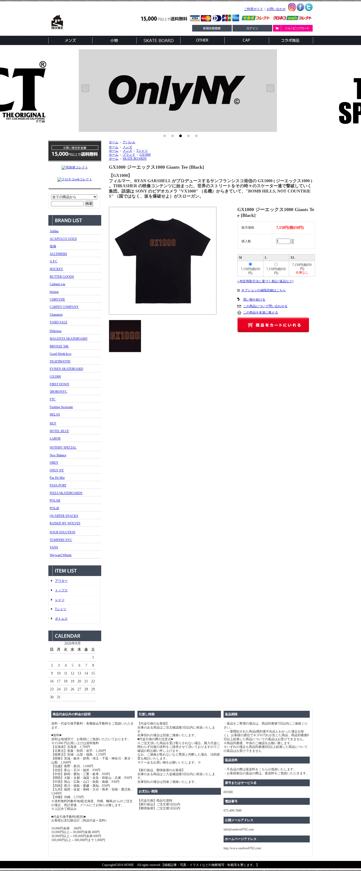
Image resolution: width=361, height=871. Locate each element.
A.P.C (53, 261)
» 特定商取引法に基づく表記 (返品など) (265, 281)
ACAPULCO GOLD (63, 239)
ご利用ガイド (253, 9)
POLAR (55, 500)
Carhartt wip (57, 284)
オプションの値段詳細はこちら (263, 290)
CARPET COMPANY (64, 307)
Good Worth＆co (60, 354)
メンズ (127, 147)
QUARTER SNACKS (64, 516)
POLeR (54, 508)
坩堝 (53, 246)
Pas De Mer (57, 478)
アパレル (129, 142)
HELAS (55, 414)
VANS (54, 547)
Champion (56, 314)
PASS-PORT (58, 485)
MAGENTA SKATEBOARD (68, 339)
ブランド (129, 155)
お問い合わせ (276, 9)
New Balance (58, 455)
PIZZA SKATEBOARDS (66, 493)
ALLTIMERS (58, 254)
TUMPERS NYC (61, 540)
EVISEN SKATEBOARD (66, 369)
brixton (54, 292)
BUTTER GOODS (62, 277)
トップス (61, 590)
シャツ (59, 600)
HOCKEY (56, 269)
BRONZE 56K (59, 346)
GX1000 (55, 376)
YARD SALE (58, 322)
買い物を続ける (254, 299)
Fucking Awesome (61, 407)
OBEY (54, 462)
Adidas (54, 231)
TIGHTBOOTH (60, 361)
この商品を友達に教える (260, 312)
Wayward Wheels (61, 555)
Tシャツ (60, 609)
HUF (53, 423)
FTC (52, 399)
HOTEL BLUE (59, 431)
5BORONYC (58, 392)
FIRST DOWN (59, 384)
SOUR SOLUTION (62, 532)
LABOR (55, 438)
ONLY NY (57, 470)
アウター (61, 581)
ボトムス (61, 618)
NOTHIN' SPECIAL (63, 447)
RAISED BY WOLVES (65, 523)
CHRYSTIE (57, 299)
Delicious (56, 331)
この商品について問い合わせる (265, 306)
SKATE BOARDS (135, 158)
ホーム (113, 142)
